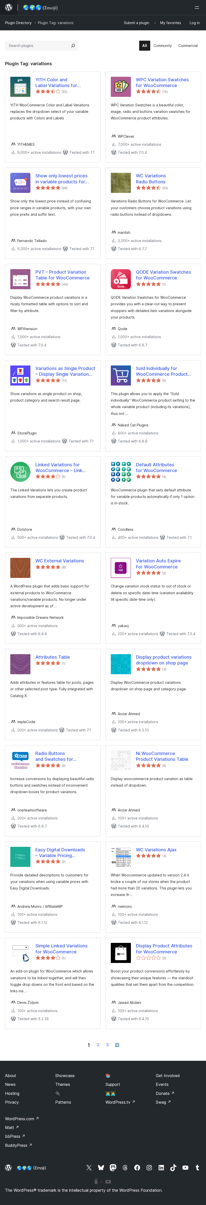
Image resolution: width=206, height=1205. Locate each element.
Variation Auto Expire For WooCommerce (158, 563)
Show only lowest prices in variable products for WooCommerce (61, 179)
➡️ (117, 1045)
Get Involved (168, 1075)
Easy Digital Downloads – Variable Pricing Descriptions (60, 853)
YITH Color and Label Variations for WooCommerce (56, 83)
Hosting (12, 1093)
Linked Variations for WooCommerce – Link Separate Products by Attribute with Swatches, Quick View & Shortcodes (62, 468)
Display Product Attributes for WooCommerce (164, 948)
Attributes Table (52, 657)
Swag (163, 1102)
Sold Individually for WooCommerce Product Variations (162, 371)
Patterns (63, 1102)
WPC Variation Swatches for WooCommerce (162, 82)
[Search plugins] (73, 46)
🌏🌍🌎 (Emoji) (31, 1167)
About (10, 1075)
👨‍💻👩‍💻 (111, 1093)
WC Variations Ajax (156, 849)
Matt (12, 1127)
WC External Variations (59, 560)
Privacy (12, 1102)
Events (162, 1084)
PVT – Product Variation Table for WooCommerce (62, 274)
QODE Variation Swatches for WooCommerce (163, 274)
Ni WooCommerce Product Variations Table (162, 756)
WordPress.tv (120, 1102)
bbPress (15, 1136)
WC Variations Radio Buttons (151, 178)
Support (113, 1084)
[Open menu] (198, 7)
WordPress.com (22, 1118)
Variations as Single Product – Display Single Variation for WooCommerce (65, 371)
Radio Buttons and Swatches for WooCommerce (54, 756)
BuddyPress (18, 1145)
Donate (165, 1093)
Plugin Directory (18, 23)
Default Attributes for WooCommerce (156, 467)
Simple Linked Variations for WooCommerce (61, 948)
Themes (62, 1084)
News (10, 1084)
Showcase (65, 1075)
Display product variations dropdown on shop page (164, 659)
